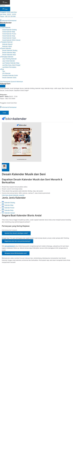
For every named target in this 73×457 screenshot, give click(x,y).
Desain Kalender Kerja (9, 54)
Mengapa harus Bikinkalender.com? (16, 253)
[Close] (2, 25)
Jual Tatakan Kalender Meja (10, 63)
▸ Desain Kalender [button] (5, 48)
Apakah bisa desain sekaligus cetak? (16, 233)
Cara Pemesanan (5, 81)
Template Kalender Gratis (10, 75)
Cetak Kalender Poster (9, 34)
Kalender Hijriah (7, 46)
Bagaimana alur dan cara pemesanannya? (18, 241)
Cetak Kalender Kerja (8, 36)
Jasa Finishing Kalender (9, 59)
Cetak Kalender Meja (8, 31)
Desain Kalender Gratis (9, 77)
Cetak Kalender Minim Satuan (11, 40)
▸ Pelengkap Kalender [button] (6, 56)
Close (4, 112)
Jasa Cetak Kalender (8, 61)
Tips (3, 71)
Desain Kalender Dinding (9, 50)
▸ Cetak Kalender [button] (5, 27)
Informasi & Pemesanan (9, 20)
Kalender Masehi (7, 44)
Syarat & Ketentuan (17, 81)
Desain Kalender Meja (9, 52)
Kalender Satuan (9, 213)
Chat (6, 9)
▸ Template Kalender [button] (6, 42)
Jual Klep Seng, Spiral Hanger (11, 65)
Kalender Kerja (8, 210)
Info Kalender (6, 73)
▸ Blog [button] (2, 69)
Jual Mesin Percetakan (9, 67)
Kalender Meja (8, 205)
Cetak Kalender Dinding (9, 29)
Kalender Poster (9, 207)
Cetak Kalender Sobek (9, 38)
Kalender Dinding (9, 202)
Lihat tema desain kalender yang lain (13, 195)
